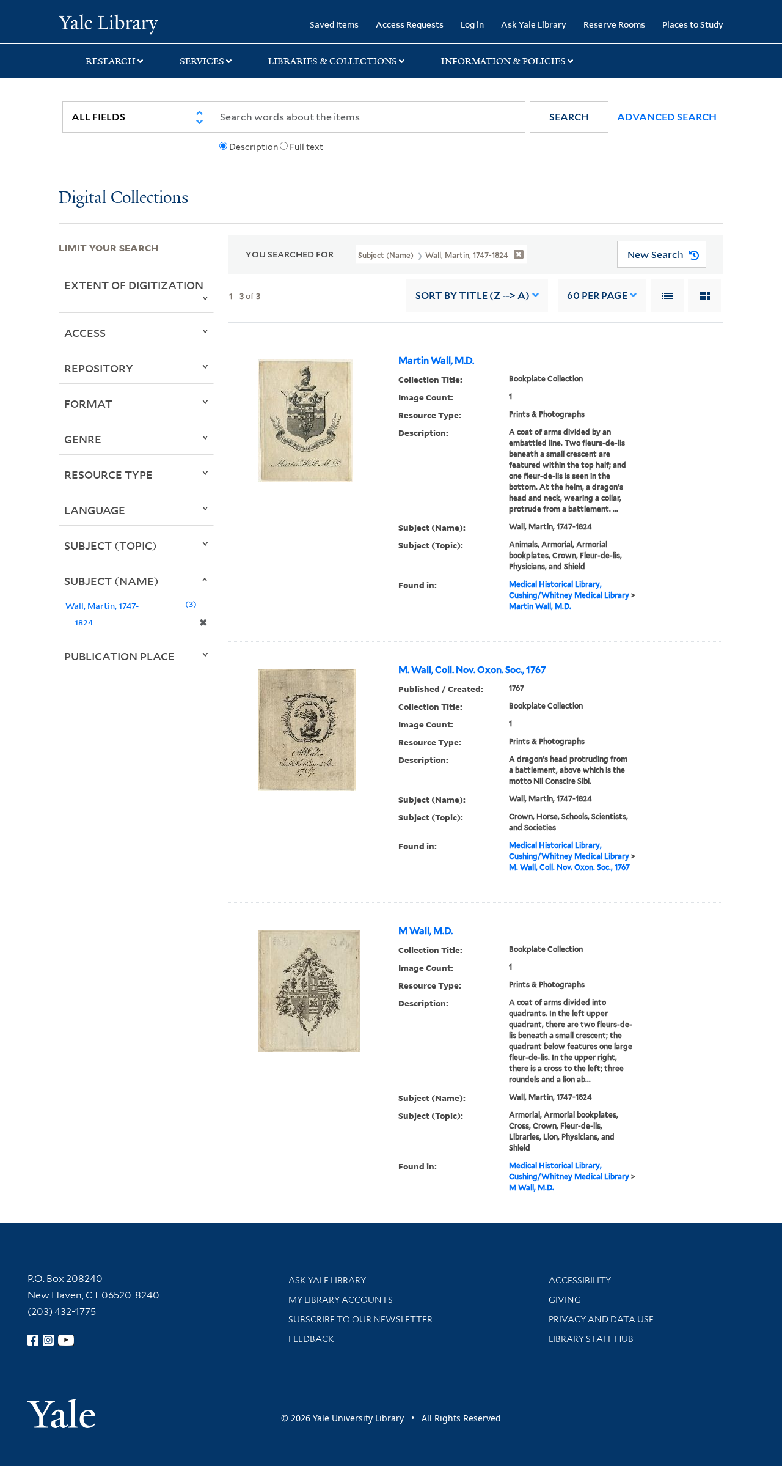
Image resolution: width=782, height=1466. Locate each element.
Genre (82, 439)
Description (253, 147)
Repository (98, 368)
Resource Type (108, 474)
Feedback (311, 1339)
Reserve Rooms (614, 24)
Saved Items (334, 24)
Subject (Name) (111, 580)
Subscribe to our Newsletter (360, 1319)
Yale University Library (108, 23)
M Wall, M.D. (425, 931)
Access (85, 332)
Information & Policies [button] (503, 61)
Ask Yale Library (533, 24)
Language (94, 510)
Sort (472, 295)
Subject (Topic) (110, 545)
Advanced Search (667, 117)
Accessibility (580, 1280)
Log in (472, 24)
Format (88, 403)
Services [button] (202, 61)
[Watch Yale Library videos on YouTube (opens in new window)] (66, 1340)
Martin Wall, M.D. (436, 360)
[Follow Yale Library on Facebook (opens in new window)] (32, 1340)
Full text (306, 147)
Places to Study (692, 24)
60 (597, 295)
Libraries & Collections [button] (332, 61)
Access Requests (410, 24)
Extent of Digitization (133, 285)
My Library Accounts (340, 1300)
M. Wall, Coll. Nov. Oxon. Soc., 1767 (472, 670)
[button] (569, 117)
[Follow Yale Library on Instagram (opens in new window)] (48, 1340)
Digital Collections (123, 198)
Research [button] (111, 61)
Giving (565, 1300)
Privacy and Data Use (601, 1319)
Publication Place (119, 656)
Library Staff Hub (591, 1339)
